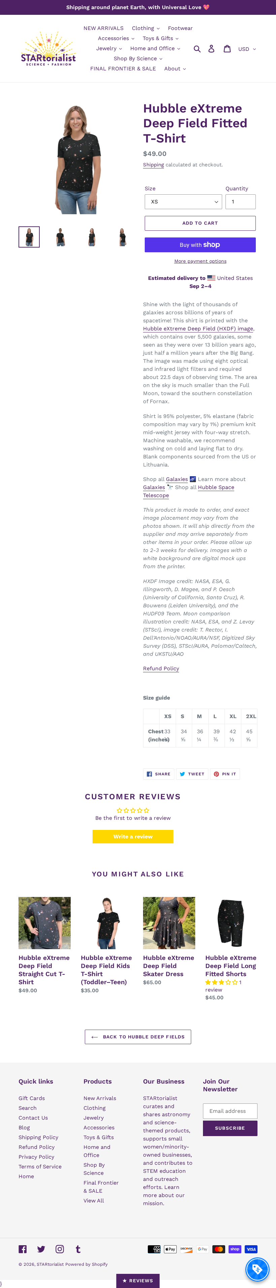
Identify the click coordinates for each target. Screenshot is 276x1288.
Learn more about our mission (164, 1195)
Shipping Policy (38, 1137)
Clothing (94, 1108)
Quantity (237, 188)
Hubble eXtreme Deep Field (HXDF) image (198, 328)
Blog (24, 1127)
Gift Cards (32, 1098)
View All (93, 1200)
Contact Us (33, 1118)
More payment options (200, 261)
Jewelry (93, 1118)
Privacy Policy (36, 1157)
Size (150, 188)
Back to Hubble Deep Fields (143, 1036)
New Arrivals (99, 1098)
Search (28, 1108)
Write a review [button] (132, 836)
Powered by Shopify (86, 1264)
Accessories (98, 1127)
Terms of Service (40, 1166)
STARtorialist (50, 1264)
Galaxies (177, 479)
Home (26, 1176)
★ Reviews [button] (138, 1280)
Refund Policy (161, 668)
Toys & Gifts (98, 1137)
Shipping (153, 165)
